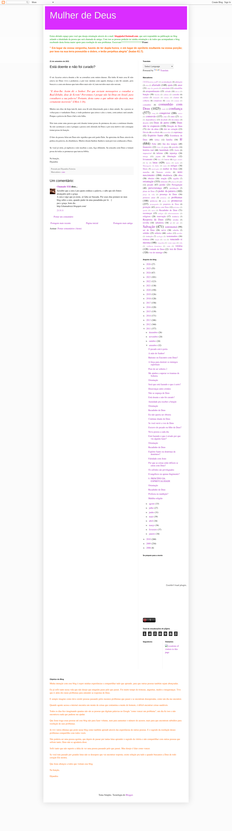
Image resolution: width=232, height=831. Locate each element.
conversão (151, 116)
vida (180, 243)
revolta (146, 222)
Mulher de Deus (83, 15)
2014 (148, 315)
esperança (178, 132)
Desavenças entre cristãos (159, 388)
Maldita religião (155, 498)
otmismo (164, 181)
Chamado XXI (64, 186)
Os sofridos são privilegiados (161, 469)
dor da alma (152, 128)
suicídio (179, 233)
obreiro (151, 178)
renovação (161, 216)
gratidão (175, 147)
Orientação (153, 380)
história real (148, 149)
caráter (146, 97)
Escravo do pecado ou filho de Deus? (164, 427)
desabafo (164, 119)
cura (63, 172)
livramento (147, 159)
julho (151, 507)
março (152, 525)
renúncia (175, 216)
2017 (148, 302)
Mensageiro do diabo (151, 166)
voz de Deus (176, 249)
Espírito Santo (155, 135)
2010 (148, 539)
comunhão (147, 104)
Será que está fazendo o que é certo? (164, 384)
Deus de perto (161, 122)
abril (151, 520)
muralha (146, 172)
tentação (149, 236)
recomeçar (147, 213)
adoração (178, 82)
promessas (176, 200)
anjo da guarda (152, 88)
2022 (148, 281)
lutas (155, 162)
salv (177, 223)
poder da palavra (167, 191)
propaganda (154, 204)
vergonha (160, 243)
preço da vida (149, 194)
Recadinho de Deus (168, 210)
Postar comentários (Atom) (70, 228)
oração (164, 178)
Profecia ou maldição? (158, 493)
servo (163, 230)
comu (168, 100)
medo (177, 163)
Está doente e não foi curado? (161, 397)
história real (150, 82)
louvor (166, 159)
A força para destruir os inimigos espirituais (163, 363)
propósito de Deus (171, 204)
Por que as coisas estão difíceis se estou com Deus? (163, 464)
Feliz (154, 143)
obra (180, 175)
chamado (156, 97)
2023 (148, 276)
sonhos (169, 233)
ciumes (166, 97)
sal (171, 223)
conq (153, 113)
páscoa (173, 181)
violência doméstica (154, 246)
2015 (148, 311)
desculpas (175, 119)
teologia (160, 236)
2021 (148, 285)
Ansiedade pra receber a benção (162, 401)
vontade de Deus (156, 249)
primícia (163, 197)
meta (165, 166)
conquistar (164, 113)
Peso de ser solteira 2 (157, 368)
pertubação (174, 188)
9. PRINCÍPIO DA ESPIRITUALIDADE (159, 480)
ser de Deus (149, 230)
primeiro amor (149, 197)
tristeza (146, 239)
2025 (148, 268)
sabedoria (159, 222)
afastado (156, 85)
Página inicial (92, 223)
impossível (147, 153)
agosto (152, 503)
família (169, 139)
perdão (162, 184)
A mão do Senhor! (156, 353)
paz (180, 181)
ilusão (176, 150)
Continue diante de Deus (159, 418)
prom (164, 201)
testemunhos (172, 236)
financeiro (147, 146)
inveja (145, 156)
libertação (171, 156)
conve (180, 113)
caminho (175, 94)
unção (157, 239)
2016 (148, 307)
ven (164, 239)
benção (146, 94)
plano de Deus (149, 191)
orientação (148, 181)
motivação (155, 169)
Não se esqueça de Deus (159, 392)
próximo (176, 207)
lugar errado (177, 159)
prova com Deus (162, 207)
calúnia (166, 94)
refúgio (161, 213)
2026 (148, 264)
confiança (175, 108)
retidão (175, 219)
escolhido (156, 132)
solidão (146, 233)
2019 (148, 294)
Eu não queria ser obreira (159, 414)
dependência (151, 119)
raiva (153, 210)
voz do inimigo (156, 252)
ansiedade (166, 88)
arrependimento (153, 91)
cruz (165, 116)
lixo (159, 159)
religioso (147, 216)
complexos (157, 100)
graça (166, 147)
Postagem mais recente (61, 223)
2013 (148, 320)
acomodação (167, 82)
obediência (167, 175)
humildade (164, 149)
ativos (177, 91)
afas (147, 85)
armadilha (178, 88)
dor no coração (171, 128)
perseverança (155, 188)
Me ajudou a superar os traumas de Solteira (163, 374)
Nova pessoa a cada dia (158, 431)
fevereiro (153, 529)
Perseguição (177, 184)
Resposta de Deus (153, 219)
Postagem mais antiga (123, 223)
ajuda (170, 85)
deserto (146, 123)
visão (168, 246)
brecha (157, 94)
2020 (148, 289)
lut (147, 163)
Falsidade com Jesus (157, 458)
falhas (157, 139)
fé (181, 139)
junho (152, 512)
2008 (148, 547)
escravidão (167, 132)
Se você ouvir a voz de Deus (161, 423)
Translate (164, 70)
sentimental (171, 227)
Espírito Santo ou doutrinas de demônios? (161, 453)
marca (168, 163)
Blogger (129, 794)
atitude (168, 91)
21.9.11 (60, 210)
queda (145, 210)
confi (163, 109)
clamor (176, 97)
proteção (146, 207)
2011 (148, 328)
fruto (159, 147)
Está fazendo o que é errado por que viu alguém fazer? (164, 437)
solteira (158, 233)
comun (176, 100)
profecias (154, 201)
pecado (150, 184)
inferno (159, 153)
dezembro (153, 332)
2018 (148, 298)
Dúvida (146, 132)
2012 (148, 324)
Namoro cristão (163, 172)
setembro (153, 345)
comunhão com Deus (162, 106)
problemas (176, 197)
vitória (178, 246)
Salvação (149, 226)
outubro (153, 340)
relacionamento (173, 213)
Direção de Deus (174, 126)
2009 (148, 543)
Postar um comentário (63, 216)
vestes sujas (172, 243)
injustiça (173, 153)
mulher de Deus (170, 168)
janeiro (152, 533)
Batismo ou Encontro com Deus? (163, 357)
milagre (174, 165)
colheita (146, 100)
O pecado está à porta (157, 348)
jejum (158, 156)
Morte (145, 169)
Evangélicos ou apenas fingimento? (164, 473)
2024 (148, 272)
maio (151, 516)
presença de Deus (168, 194)
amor (180, 85)
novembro (154, 336)
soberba (176, 230)
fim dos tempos (170, 143)
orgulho (176, 178)
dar (181, 116)
